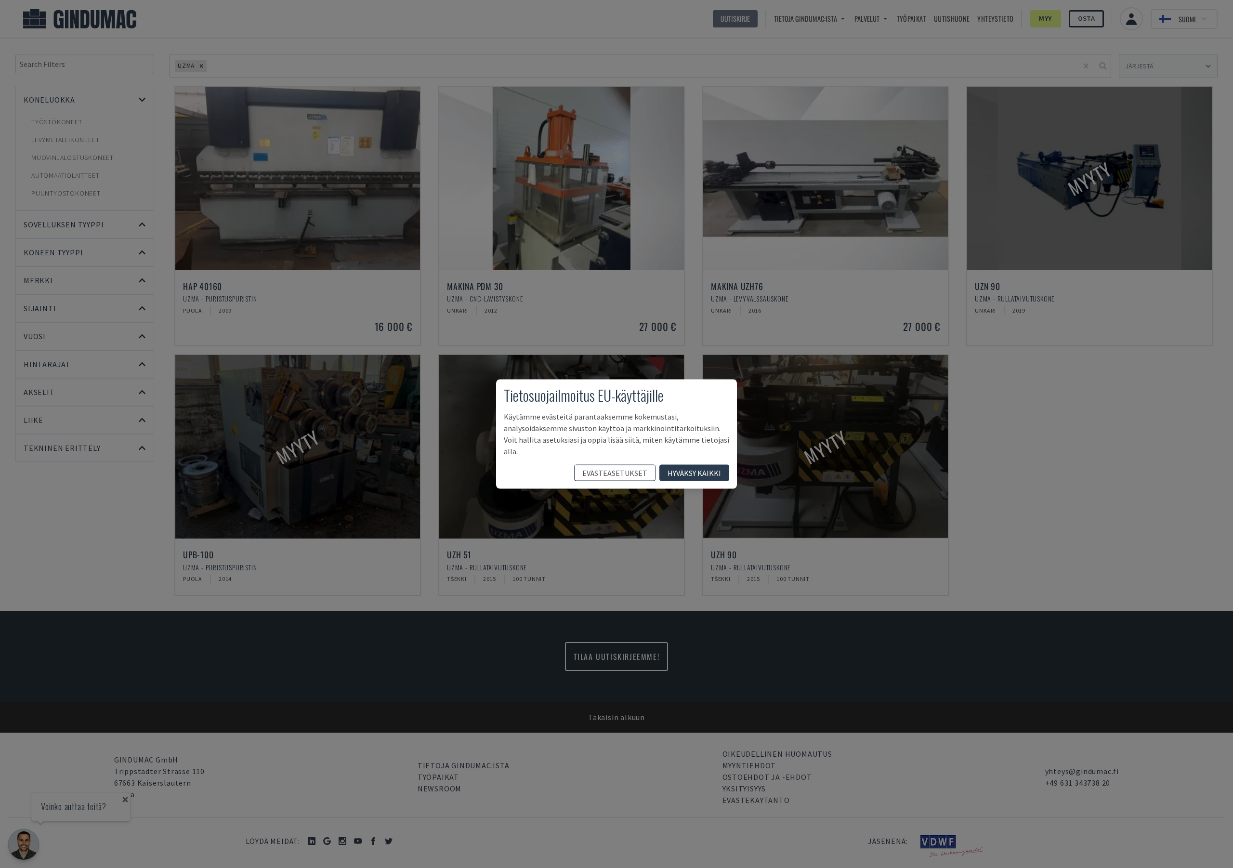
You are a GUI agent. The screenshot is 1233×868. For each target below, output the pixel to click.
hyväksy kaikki (694, 473)
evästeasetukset (614, 473)
